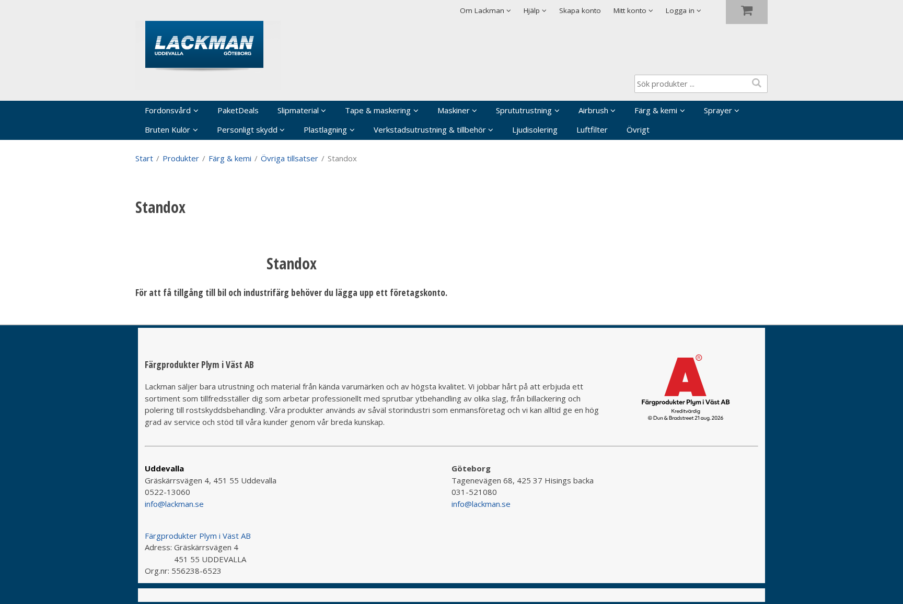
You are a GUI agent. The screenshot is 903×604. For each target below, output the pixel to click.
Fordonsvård (168, 110)
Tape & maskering (378, 110)
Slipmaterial (298, 110)
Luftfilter (592, 129)
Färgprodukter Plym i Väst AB (198, 535)
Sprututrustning (524, 110)
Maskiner (453, 110)
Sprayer (718, 110)
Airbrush (593, 110)
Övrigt (638, 129)
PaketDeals (238, 110)
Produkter (181, 158)
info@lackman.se (174, 504)
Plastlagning (325, 129)
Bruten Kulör (167, 129)
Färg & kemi (655, 110)
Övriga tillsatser (289, 158)
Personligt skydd (247, 129)
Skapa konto (580, 10)
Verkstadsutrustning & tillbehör (430, 129)
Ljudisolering (535, 129)
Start (144, 158)
